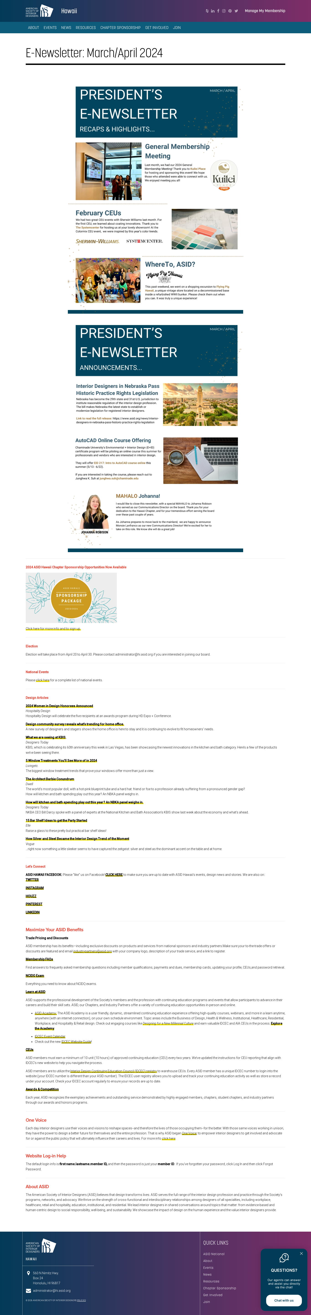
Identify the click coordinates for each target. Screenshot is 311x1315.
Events (208, 1268)
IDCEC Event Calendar (50, 1036)
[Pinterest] (230, 10)
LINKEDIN (33, 912)
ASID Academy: (46, 1013)
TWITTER (32, 880)
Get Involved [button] (156, 27)
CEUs (29, 1049)
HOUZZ (31, 896)
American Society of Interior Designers (39, 10)
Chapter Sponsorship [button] (120, 27)
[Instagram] (224, 10)
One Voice (189, 1133)
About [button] (33, 27)
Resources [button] (86, 27)
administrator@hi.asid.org (52, 1290)
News (66, 27)
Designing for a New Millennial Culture (168, 1023)
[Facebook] (218, 10)
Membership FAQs (39, 959)
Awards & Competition (42, 1089)
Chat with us (284, 1300)
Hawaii (69, 11)
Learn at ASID (35, 992)
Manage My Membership (265, 11)
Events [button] (50, 27)
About (208, 1261)
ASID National (214, 1254)
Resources (211, 1281)
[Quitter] (301, 1254)
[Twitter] (236, 10)
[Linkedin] (212, 10)
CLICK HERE (114, 875)
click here (42, 680)
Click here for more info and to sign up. (53, 629)
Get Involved (213, 1295)
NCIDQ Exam (35, 975)
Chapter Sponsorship (219, 1288)
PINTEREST (34, 904)
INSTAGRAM (35, 888)
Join (177, 27)
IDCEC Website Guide (76, 1041)
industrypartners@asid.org (92, 951)
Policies (81, 1300)
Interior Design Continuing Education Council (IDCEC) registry (113, 1071)
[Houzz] (207, 10)
